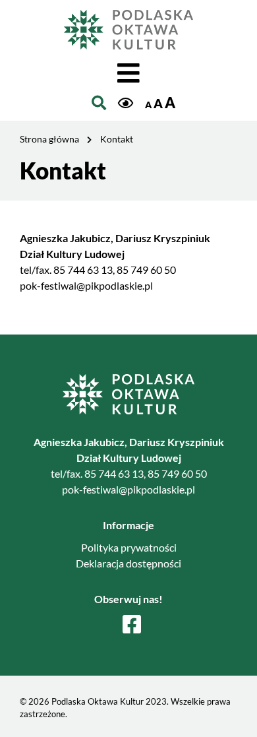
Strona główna (49, 138)
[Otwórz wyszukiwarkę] (99, 103)
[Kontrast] (125, 104)
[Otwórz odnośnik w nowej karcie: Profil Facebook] (132, 625)
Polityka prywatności (129, 547)
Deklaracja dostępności (128, 563)
